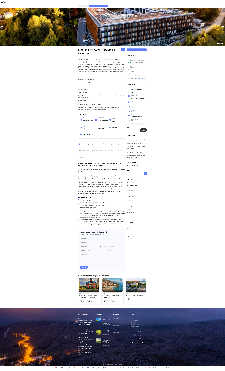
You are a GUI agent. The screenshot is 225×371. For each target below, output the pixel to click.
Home (174, 2)
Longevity (129, 188)
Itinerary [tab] (91, 144)
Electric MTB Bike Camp (132, 182)
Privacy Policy (116, 332)
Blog (209, 2)
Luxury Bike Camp (131, 190)
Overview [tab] (82, 144)
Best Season (115, 125)
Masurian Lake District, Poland (134, 143)
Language (100, 126)
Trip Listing (116, 318)
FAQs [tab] (113, 144)
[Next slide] (223, 27)
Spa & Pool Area (86, 132)
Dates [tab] (106, 144)
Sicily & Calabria (130, 215)
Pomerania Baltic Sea (131, 212)
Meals (113, 118)
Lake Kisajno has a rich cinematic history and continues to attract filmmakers (107, 322)
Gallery (220, 43)
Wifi (84, 126)
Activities (203, 2)
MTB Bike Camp (130, 196)
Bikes (84, 117)
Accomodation (101, 117)
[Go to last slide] (2, 27)
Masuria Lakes (130, 209)
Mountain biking (106, 330)
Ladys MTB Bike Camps (132, 185)
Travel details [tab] (120, 150)
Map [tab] (121, 144)
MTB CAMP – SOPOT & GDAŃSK (134, 295)
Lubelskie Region (131, 206)
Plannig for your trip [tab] (98, 150)
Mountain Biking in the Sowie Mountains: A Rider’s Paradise (107, 342)
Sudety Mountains (131, 217)
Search (128, 127)
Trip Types (187, 2)
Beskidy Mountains (131, 204)
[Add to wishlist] (98, 280)
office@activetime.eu (139, 338)
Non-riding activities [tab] (84, 150)
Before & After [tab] (110, 150)
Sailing (128, 233)
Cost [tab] (99, 144)
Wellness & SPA (130, 236)
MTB (128, 193)
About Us (180, 2)
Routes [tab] (81, 157)
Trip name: (82, 234)
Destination (195, 2)
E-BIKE (128, 225)
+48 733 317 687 (138, 335)
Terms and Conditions (118, 336)
